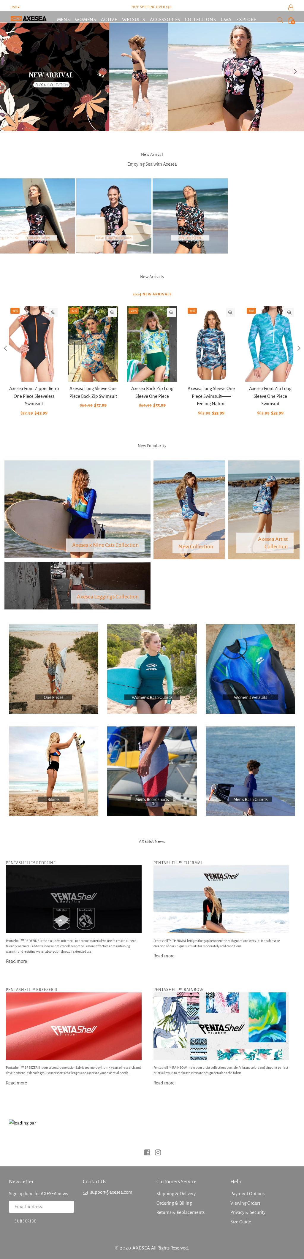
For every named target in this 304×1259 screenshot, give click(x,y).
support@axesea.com (111, 1192)
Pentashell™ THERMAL (178, 863)
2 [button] (149, 123)
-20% (133, 310)
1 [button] (143, 123)
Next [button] (295, 71)
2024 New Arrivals (152, 294)
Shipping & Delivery (176, 1193)
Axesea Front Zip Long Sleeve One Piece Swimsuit (270, 396)
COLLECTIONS (200, 19)
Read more (16, 961)
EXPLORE (246, 19)
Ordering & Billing (174, 1203)
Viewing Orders (245, 1203)
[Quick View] (53, 312)
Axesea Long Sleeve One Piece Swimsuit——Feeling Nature (211, 396)
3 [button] (155, 123)
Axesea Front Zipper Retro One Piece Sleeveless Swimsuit (34, 396)
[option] (152, 71)
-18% (192, 310)
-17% (74, 310)
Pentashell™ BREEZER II (32, 990)
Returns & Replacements (180, 1212)
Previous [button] (9, 71)
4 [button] (161, 123)
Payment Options (247, 1193)
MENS (63, 19)
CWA (226, 19)
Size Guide (240, 1221)
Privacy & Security (247, 1212)
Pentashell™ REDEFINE (31, 863)
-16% (15, 310)
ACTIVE (109, 19)
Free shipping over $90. (152, 7)
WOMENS (85, 19)
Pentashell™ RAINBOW (178, 990)
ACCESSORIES (165, 19)
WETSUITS (133, 19)
